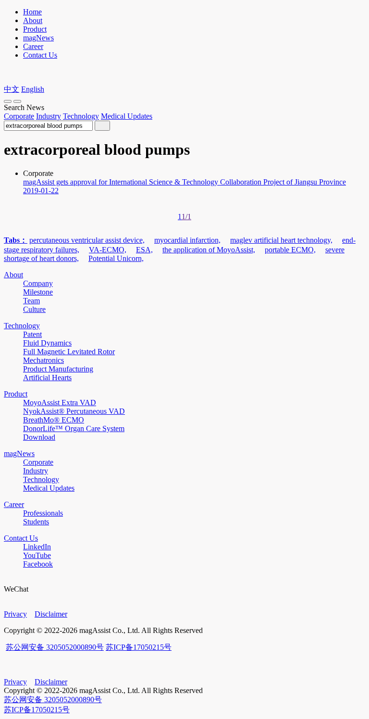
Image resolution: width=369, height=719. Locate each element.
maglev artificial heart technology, (281, 240)
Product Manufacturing (58, 369)
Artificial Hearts (47, 377)
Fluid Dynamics (47, 343)
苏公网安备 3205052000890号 (55, 647)
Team (31, 301)
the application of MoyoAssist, (208, 250)
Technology (81, 116)
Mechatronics (43, 360)
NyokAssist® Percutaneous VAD (74, 411)
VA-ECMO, (107, 250)
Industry (48, 116)
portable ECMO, (290, 250)
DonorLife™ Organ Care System (73, 428)
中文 (11, 89)
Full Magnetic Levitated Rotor (69, 351)
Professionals (43, 513)
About (32, 20)
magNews (38, 38)
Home (32, 12)
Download (39, 437)
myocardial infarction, (187, 240)
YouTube (37, 555)
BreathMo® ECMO (53, 420)
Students (36, 522)
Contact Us (40, 55)
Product (35, 29)
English (32, 89)
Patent (32, 334)
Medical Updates (126, 116)
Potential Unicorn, (116, 258)
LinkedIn (37, 547)
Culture (34, 309)
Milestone (38, 292)
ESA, (144, 250)
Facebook (38, 564)
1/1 (186, 216)
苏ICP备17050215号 (139, 647)
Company (38, 283)
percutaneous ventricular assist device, (87, 240)
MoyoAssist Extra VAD (59, 402)
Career (33, 46)
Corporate (19, 116)
